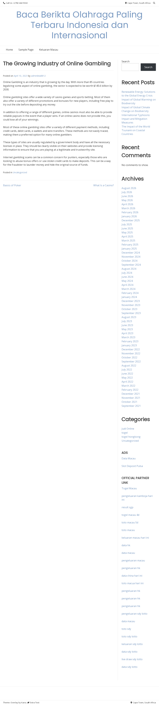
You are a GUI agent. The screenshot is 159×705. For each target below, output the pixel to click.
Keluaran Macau (48, 49)
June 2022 (127, 373)
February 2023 (130, 341)
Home (9, 49)
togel (125, 432)
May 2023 (127, 329)
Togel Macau (129, 488)
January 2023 (129, 345)
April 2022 (127, 381)
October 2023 (129, 309)
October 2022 (129, 357)
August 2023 (129, 317)
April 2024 (127, 285)
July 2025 (127, 224)
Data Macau (129, 458)
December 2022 (131, 349)
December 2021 (131, 393)
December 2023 (131, 301)
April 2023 (127, 333)
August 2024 (129, 268)
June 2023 (127, 325)
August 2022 (129, 365)
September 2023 (131, 313)
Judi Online (128, 428)
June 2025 (127, 228)
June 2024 (127, 277)
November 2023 (131, 305)
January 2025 (129, 248)
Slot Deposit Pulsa (132, 466)
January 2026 (129, 216)
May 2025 (127, 232)
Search (125, 61)
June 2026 (127, 196)
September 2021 (131, 406)
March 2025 (128, 240)
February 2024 (130, 293)
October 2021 (129, 402)
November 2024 (131, 256)
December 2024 (131, 252)
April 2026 (127, 204)
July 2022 (127, 369)
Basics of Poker (12, 185)
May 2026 (127, 200)
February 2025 (130, 244)
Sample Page (26, 49)
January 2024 (129, 297)
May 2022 (127, 377)
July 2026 (127, 192)
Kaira (23, 702)
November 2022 (131, 353)
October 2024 (129, 260)
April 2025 (127, 236)
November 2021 (131, 397)
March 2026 (128, 208)
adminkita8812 (38, 75)
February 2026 (130, 212)
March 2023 (128, 337)
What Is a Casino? (103, 185)
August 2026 (129, 188)
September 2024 (131, 264)
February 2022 (130, 389)
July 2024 (127, 272)
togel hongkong (131, 436)
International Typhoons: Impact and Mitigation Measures (136, 118)
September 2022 (131, 361)
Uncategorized (20, 172)
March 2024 (128, 289)
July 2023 (127, 321)
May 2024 (127, 281)
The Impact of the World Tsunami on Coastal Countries (136, 130)
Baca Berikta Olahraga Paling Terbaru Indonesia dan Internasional (79, 24)
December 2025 (131, 220)
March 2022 (128, 385)
